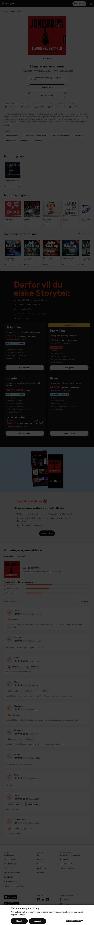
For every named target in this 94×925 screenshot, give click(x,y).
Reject (19, 921)
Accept (37, 921)
